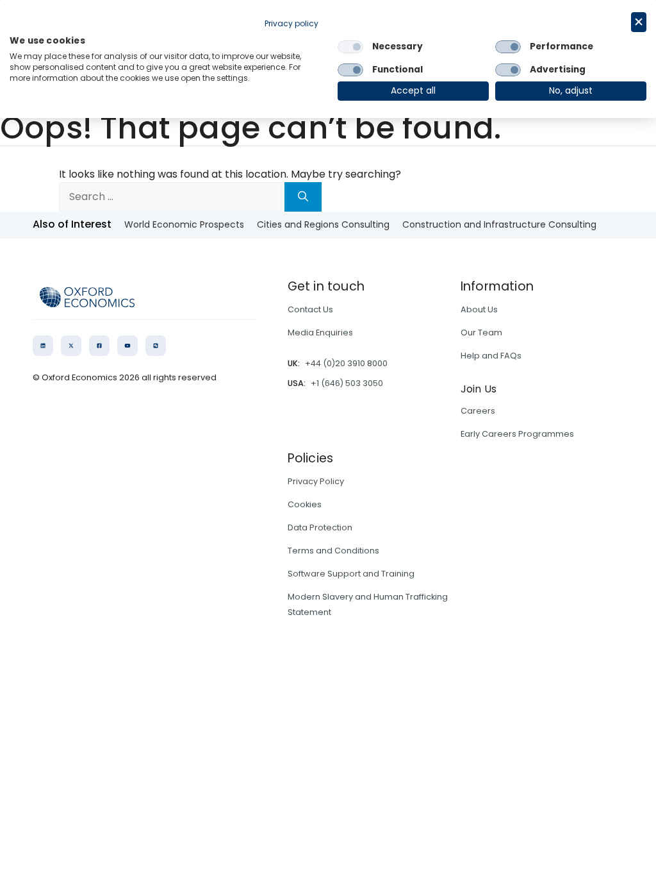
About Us (479, 309)
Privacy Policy (316, 481)
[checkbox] (350, 46)
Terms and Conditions (333, 550)
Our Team (481, 332)
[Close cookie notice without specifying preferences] (638, 22)
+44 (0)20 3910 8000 (346, 363)
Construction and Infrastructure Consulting (499, 224)
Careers (478, 410)
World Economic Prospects (184, 224)
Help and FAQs (491, 355)
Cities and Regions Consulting (323, 224)
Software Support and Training (351, 573)
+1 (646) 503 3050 (347, 383)
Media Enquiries (320, 332)
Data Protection (320, 527)
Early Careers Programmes (517, 433)
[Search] (303, 197)
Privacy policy (291, 23)
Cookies (305, 504)
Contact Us (310, 309)
